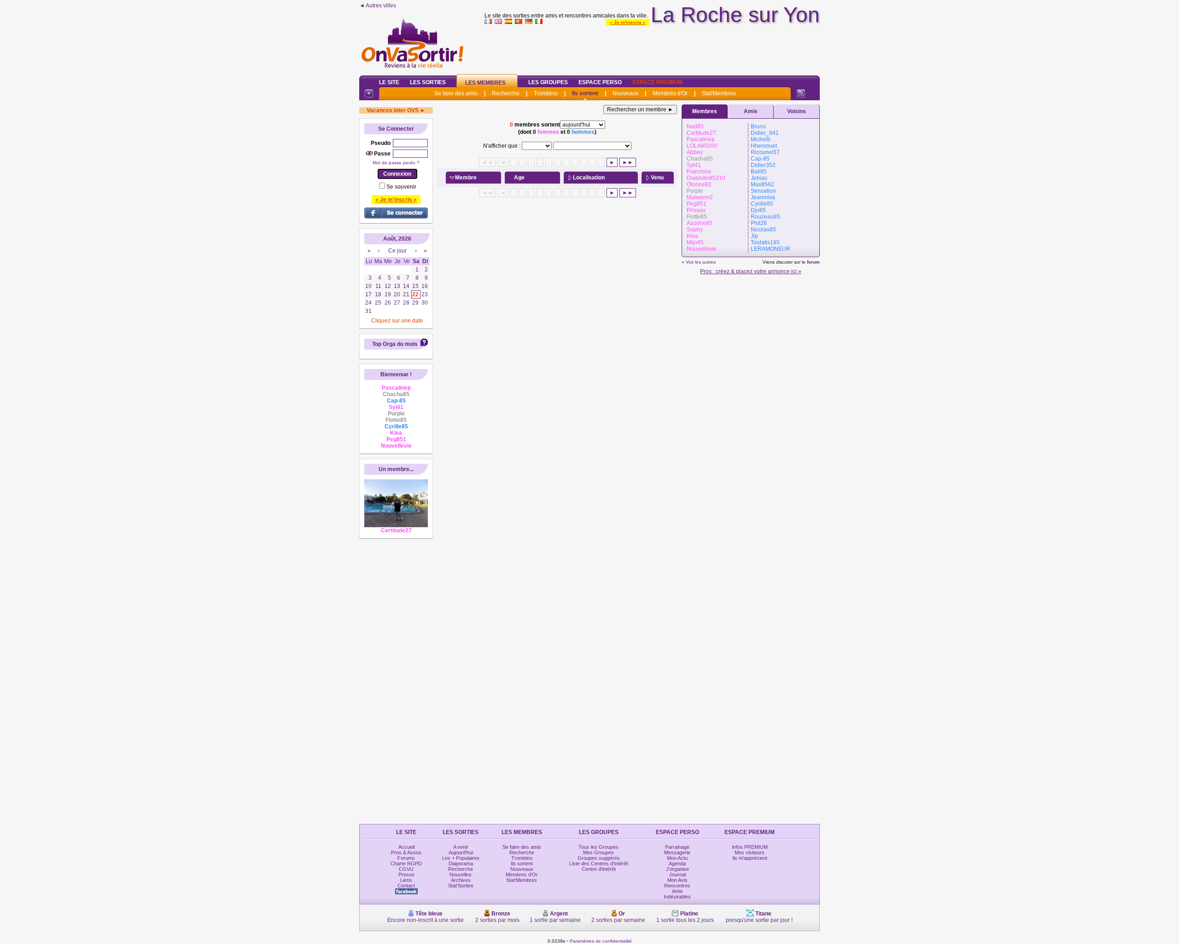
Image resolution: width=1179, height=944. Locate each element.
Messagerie (677, 852)
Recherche (505, 93)
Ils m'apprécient (749, 858)
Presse (406, 874)
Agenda (677, 863)
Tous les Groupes (598, 847)
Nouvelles (460, 874)
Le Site (389, 82)
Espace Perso (600, 82)
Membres (704, 111)
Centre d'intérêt (599, 869)
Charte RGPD (406, 863)
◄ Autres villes (377, 5)
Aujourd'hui (461, 852)
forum (813, 262)
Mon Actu (677, 858)
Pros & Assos (406, 852)
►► (627, 162)
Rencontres (677, 885)
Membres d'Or (670, 93)
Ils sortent (585, 93)
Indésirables (677, 896)
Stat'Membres (719, 93)
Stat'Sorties (460, 885)
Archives (461, 880)
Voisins (796, 111)
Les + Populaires (460, 858)
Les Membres (485, 83)
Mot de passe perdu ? (396, 162)
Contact (406, 885)
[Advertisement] (652, 48)
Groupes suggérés (599, 858)
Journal (677, 874)
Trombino (546, 93)
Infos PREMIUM (750, 847)
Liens (406, 880)
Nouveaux (625, 93)
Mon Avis (677, 880)
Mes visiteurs (750, 852)
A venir (460, 847)
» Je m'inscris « (628, 22)
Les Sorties (428, 82)
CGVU (406, 869)
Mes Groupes (598, 852)
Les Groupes (548, 82)
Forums (406, 858)
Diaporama (461, 863)
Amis (751, 111)
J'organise (677, 869)
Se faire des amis (456, 93)
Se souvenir (401, 187)
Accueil (406, 847)
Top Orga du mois (395, 344)
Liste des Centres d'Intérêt (598, 863)
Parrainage (677, 847)
